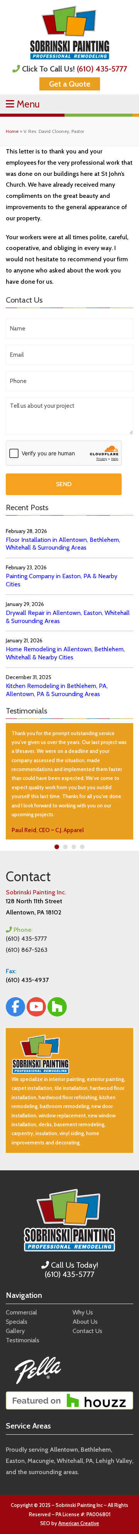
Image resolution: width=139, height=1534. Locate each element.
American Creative (78, 1523)
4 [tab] (82, 846)
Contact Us (87, 1331)
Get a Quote (69, 84)
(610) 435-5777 (102, 68)
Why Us (83, 1312)
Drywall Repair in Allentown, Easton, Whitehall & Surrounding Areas (68, 617)
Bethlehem (96, 1449)
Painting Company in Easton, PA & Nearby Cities (61, 580)
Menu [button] (27, 104)
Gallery (15, 1331)
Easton (15, 1460)
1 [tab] (57, 846)
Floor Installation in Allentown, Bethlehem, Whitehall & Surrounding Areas (63, 544)
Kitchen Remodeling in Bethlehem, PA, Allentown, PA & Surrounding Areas (57, 690)
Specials (16, 1321)
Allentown (64, 1449)
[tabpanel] (69, 781)
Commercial (21, 1312)
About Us (85, 1321)
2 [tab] (65, 846)
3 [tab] (74, 846)
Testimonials (22, 1340)
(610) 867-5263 (26, 949)
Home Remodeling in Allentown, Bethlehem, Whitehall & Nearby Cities (65, 653)
